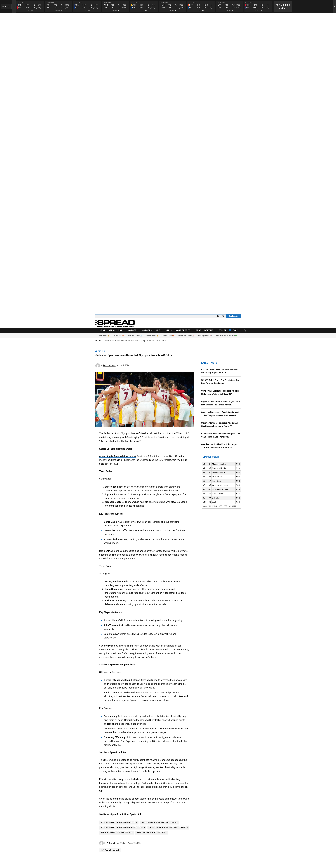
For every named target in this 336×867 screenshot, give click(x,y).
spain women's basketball (152, 832)
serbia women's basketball (116, 832)
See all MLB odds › (283, 6)
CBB (225, 506)
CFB (220, 506)
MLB (231, 506)
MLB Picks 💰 (104, 336)
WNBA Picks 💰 (152, 336)
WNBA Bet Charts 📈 (186, 336)
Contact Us (233, 316)
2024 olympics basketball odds (119, 822)
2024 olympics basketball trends (168, 827)
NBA (215, 506)
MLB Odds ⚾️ (119, 336)
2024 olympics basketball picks (159, 822)
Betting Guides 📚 (205, 336)
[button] (245, 330)
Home (98, 340)
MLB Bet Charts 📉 (135, 336)
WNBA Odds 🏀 (168, 336)
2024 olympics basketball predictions (123, 827)
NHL (236, 506)
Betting (100, 351)
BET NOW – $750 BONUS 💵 (226, 336)
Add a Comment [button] (112, 850)
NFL (210, 506)
